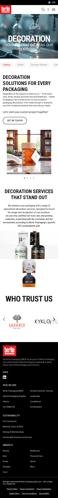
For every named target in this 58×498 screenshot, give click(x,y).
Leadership (35, 396)
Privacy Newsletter (44, 489)
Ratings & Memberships (13, 432)
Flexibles (6, 467)
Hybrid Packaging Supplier (14, 396)
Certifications (36, 407)
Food (5, 472)
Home (21, 64)
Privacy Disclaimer (27, 489)
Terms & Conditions (29, 493)
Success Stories (39, 64)
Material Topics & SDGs (13, 426)
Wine (32, 467)
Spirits (33, 461)
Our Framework (10, 421)
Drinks (5, 461)
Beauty (6, 451)
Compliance (35, 401)
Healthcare (35, 451)
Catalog (6, 64)
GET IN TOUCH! (15, 120)
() (51, 2)
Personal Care (36, 456)
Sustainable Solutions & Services (17, 437)
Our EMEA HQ (9, 407)
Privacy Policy (12, 489)
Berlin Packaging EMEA (13, 391)
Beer (5, 456)
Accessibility (44, 493)
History (6, 401)
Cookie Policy (14, 493)
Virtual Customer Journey (41, 391)
